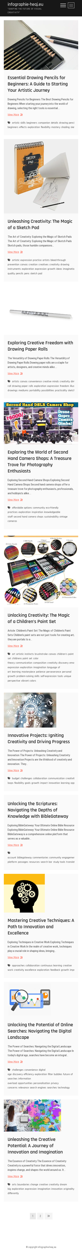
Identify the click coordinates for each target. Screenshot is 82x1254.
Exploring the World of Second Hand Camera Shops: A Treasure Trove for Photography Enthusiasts (40, 461)
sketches (72, 390)
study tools (59, 862)
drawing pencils (67, 123)
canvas (24, 264)
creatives (43, 264)
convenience (35, 381)
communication (24, 663)
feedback (55, 970)
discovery (63, 663)
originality (69, 1189)
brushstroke (41, 654)
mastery (55, 127)
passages (23, 862)
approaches (18, 965)
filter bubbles (55, 1074)
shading (65, 127)
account (12, 857)
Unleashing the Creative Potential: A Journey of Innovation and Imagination (35, 1145)
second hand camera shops (28, 516)
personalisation (41, 1083)
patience (40, 672)
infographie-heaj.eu (25, 4)
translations (72, 862)
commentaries (40, 857)
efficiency (29, 1074)
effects (23, 127)
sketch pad (36, 273)
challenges (26, 778)
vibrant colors (28, 681)
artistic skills (19, 123)
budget (16, 778)
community (39, 507)
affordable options (22, 507)
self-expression (48, 676)
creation (33, 264)
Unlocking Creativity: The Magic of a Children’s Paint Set (39, 618)
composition (39, 663)
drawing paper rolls (22, 386)
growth (51, 269)
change (34, 1184)
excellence (30, 970)
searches (52, 1087)
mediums (23, 390)
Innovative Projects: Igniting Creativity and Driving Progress (39, 738)
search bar (46, 862)
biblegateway (24, 857)
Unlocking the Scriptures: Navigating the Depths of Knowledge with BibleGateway (38, 810)
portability (34, 390)
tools (60, 676)
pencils (19, 273)
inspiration (37, 512)
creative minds (51, 381)
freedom (64, 386)
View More (15, 115)
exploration (34, 127)
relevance (23, 1087)
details (54, 123)
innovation (54, 783)
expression (41, 269)
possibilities (47, 390)
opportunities (25, 1083)
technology (64, 1087)
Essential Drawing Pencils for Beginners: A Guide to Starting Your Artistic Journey (38, 84)
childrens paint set (22, 658)
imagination (69, 269)
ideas (59, 269)
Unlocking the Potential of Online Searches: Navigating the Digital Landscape (40, 1031)
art (13, 654)
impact (44, 783)
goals (28, 783)
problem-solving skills (27, 676)
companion (44, 123)
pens (26, 273)
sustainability (51, 516)
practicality (61, 390)
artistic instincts (25, 654)
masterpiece (28, 672)
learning (16, 672)
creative (43, 1184)
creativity (54, 264)
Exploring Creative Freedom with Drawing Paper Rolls (40, 346)
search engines (38, 1087)
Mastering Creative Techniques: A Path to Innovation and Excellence (41, 926)
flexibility (45, 127)
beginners (32, 123)
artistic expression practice (27, 260)
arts (14, 1184)
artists (46, 260)
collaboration (40, 778)
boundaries (23, 1184)
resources (34, 862)
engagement (69, 857)
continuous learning (51, 965)
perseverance (53, 672)
